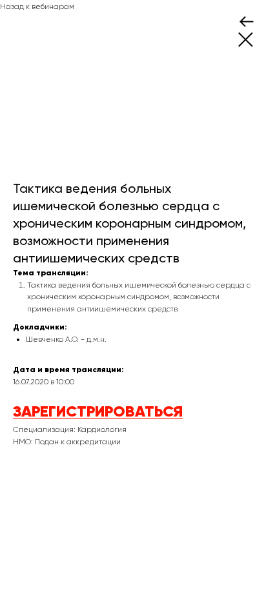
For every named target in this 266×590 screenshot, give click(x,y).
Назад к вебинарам (37, 6)
